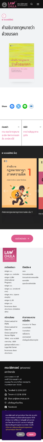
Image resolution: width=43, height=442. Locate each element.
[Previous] (6, 191)
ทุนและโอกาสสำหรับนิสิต (29, 283)
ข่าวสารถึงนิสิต (26, 327)
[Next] (37, 191)
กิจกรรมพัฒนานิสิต (27, 274)
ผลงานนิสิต (25, 280)
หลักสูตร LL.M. (9, 300)
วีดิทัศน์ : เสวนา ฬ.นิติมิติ (12, 338)
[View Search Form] (31, 4)
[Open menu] (38, 4)
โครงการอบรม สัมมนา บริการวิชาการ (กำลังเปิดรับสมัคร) (12, 309)
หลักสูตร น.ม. (8, 285)
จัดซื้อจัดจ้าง (26, 334)
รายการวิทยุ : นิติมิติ (10, 341)
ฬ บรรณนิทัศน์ (7, 19)
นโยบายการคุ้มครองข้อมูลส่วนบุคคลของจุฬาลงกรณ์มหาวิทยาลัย (19, 428)
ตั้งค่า (20, 434)
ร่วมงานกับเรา (26, 330)
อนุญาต (31, 434)
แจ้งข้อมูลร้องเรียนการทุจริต (30, 340)
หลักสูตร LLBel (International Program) (9, 280)
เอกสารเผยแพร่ (26, 337)
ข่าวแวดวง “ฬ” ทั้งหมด (29, 324)
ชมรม (24, 271)
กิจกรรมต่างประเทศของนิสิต (30, 277)
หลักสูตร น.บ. (8, 271)
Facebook (12, 407)
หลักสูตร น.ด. (8, 303)
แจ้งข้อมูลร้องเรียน (15, 403)
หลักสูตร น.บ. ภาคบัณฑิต (12, 274)
